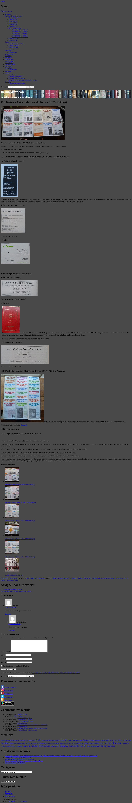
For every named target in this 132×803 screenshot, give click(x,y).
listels (61, 743)
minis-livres (74, 743)
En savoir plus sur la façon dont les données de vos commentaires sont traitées (56, 673)
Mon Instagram (8, 690)
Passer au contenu (6, 11)
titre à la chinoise (17, 746)
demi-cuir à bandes (114, 740)
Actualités (8, 14)
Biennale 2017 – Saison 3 (20, 33)
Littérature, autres (10, 64)
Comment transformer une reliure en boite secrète (32, 725)
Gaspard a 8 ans (22, 723)
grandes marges (43, 743)
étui (113, 746)
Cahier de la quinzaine (15, 76)
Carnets (7, 42)
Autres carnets (13, 49)
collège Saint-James (95, 740)
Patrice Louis (9, 59)
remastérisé (126, 743)
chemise (79, 740)
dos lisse (5, 742)
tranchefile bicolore (41, 745)
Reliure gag (8, 66)
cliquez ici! (24, 425)
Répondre (8, 614)
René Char (8, 56)
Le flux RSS (8, 700)
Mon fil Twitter (8, 697)
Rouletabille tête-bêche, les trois (27, 730)
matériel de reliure (67, 743)
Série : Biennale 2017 (15, 28)
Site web (3, 662)
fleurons (12, 743)
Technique (8, 82)
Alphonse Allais (9, 54)
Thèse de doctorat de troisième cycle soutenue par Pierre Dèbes (24, 761)
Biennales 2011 (13, 38)
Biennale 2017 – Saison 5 (20, 37)
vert (90, 746)
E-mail (3, 659)
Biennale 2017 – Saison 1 (20, 30)
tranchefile (27, 746)
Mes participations (14, 18)
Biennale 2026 (13, 19)
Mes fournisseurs (10, 796)
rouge (3, 746)
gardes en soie (20, 743)
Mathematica (8, 71)
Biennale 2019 (13, 26)
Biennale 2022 (13, 23)
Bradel (38, 740)
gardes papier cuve (32, 743)
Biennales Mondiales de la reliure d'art (16, 740)
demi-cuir (105, 740)
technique (9, 746)
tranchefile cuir (76, 745)
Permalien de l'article (12, 580)
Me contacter (9, 794)
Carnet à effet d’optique (24, 718)
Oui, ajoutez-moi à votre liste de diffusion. (16, 666)
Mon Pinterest (8, 694)
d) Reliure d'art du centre (84, 578)
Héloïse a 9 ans (22, 714)
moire (79, 743)
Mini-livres (8, 50)
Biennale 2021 (13, 25)
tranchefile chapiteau (59, 746)
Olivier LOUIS (13, 578)
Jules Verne (8, 57)
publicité (41, 578)
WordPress (12, 801)
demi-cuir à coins (125, 740)
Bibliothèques (13, 52)
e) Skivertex (96, 578)
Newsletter (8, 791)
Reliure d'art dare (12, 92)
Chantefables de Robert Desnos (11, 589)
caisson (57, 740)
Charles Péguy (9, 61)
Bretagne (43, 740)
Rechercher (4, 87)
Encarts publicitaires (32, 578)
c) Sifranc (73, 578)
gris (48, 743)
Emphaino (24, 801)
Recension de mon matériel (17, 78)
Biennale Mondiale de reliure (13, 16)
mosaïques (86, 743)
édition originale (104, 746)
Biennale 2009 (13, 40)
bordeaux (33, 740)
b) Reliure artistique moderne (60, 578)
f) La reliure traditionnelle (108, 578)
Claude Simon (9, 63)
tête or (86, 746)
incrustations (52, 743)
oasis (110, 743)
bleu (30, 740)
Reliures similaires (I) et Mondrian (15, 762)
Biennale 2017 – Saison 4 (20, 35)
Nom (3, 655)
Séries (6, 73)
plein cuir (117, 742)
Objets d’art (8, 68)
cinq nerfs (86, 740)
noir (106, 743)
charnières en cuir (68, 740)
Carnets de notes (14, 45)
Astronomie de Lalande (24, 719)
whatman (94, 746)
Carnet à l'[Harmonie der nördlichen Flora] (18, 757)
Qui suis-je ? (8, 793)
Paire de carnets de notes (16, 44)
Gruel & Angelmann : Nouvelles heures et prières (17, 591)
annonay (3, 740)
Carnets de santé (13, 47)
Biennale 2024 (13, 21)
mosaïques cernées (97, 743)
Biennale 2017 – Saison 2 (20, 31)
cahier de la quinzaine (51, 740)
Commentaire (5, 652)
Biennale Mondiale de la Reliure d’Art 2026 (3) (19, 759)
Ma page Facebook (10, 687)
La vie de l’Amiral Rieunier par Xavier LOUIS (23, 80)
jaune (57, 743)
